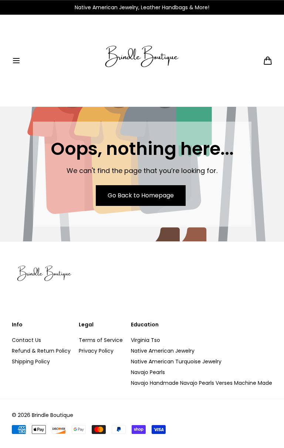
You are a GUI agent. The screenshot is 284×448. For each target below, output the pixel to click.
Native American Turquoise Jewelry (176, 361)
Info (17, 324)
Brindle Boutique (52, 415)
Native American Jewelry (163, 350)
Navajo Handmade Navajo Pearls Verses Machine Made (201, 383)
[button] (16, 60)
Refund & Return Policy (41, 350)
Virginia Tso (145, 340)
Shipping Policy (31, 361)
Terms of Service (101, 340)
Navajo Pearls (148, 372)
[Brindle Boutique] (142, 61)
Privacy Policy (96, 350)
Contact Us (26, 340)
